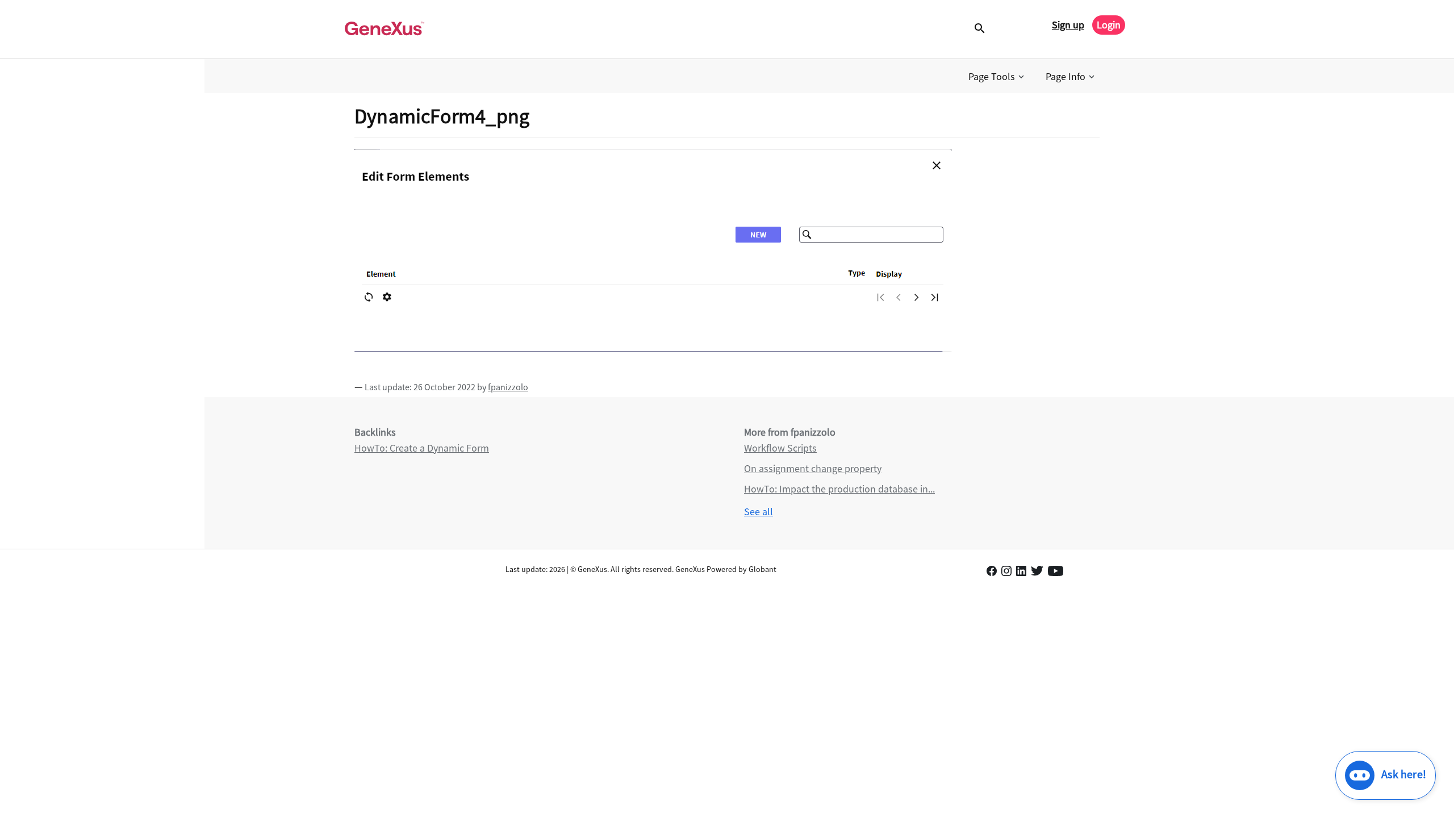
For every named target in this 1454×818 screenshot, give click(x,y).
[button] (997, 76)
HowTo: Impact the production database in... (839, 488)
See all (758, 511)
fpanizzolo (508, 387)
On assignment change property (812, 468)
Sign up (1068, 24)
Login (1109, 24)
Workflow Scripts (780, 447)
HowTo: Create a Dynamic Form (421, 447)
